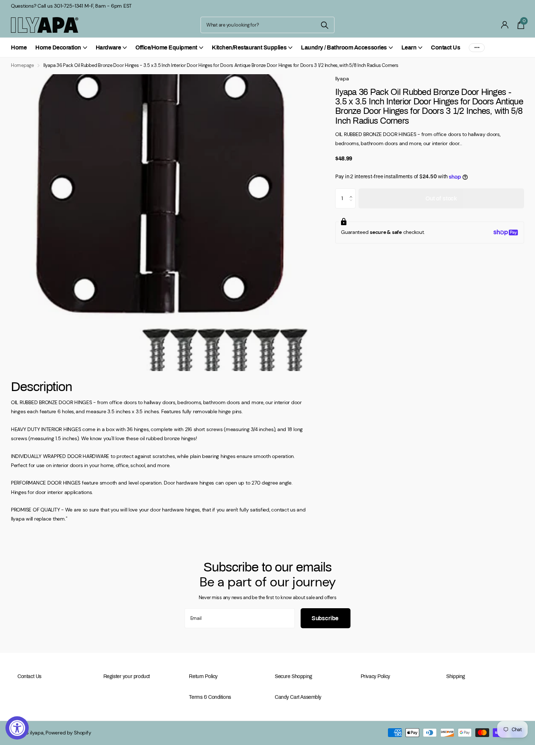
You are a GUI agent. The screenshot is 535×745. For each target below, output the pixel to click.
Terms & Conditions (210, 697)
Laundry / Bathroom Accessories (344, 47)
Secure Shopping (293, 676)
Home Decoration (58, 47)
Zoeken (324, 25)
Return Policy (203, 676)
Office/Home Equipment (166, 47)
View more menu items (477, 47)
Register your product (126, 676)
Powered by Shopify (68, 732)
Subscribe (326, 618)
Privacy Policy (375, 676)
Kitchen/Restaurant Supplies (249, 47)
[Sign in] (505, 25)
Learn (409, 47)
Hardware (108, 47)
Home (19, 47)
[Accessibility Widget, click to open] (17, 728)
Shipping (455, 676)
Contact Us (445, 47)
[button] (352, 192)
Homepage (22, 65)
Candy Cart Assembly (298, 697)
